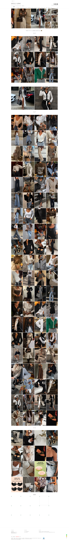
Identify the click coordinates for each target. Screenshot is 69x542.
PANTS (32, 7)
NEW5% (14, 7)
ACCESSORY (39, 7)
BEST (11, 7)
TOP (24, 7)
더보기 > (34, 112)
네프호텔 (42, 7)
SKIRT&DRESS (29, 7)
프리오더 (44, 7)
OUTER (26, 7)
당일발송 (49, 7)
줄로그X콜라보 (21, 7)
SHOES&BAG (35, 7)
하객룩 (46, 7)
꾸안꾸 (51, 7)
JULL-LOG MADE (17, 7)
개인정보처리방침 (17, 536)
